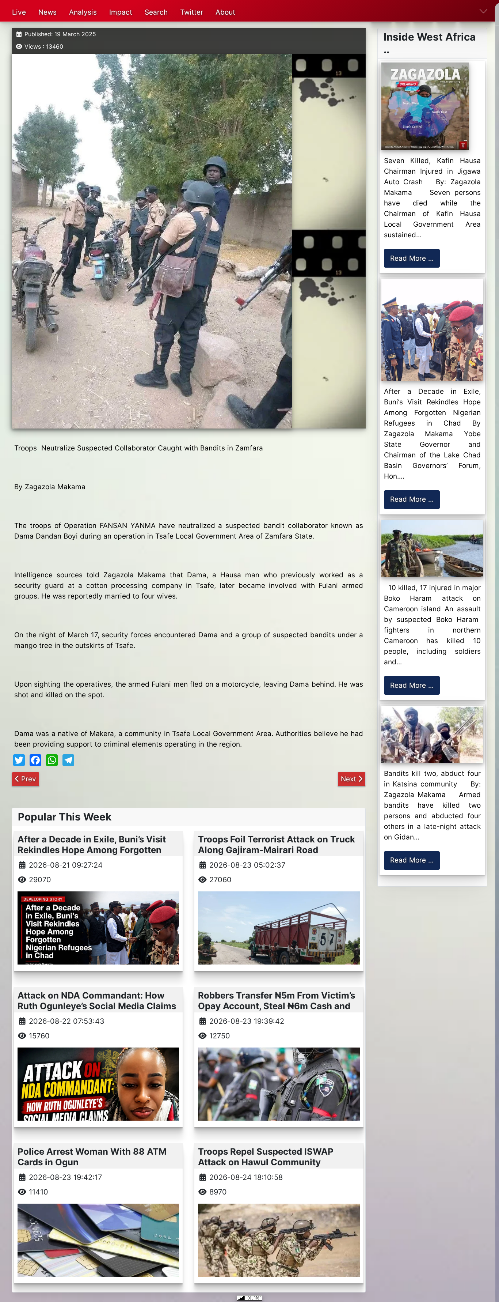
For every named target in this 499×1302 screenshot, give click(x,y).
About (225, 12)
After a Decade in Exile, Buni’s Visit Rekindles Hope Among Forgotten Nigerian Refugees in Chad (92, 850)
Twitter (191, 12)
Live (19, 12)
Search (156, 12)
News (47, 12)
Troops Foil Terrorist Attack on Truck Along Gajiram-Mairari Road (276, 844)
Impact (120, 12)
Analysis (83, 12)
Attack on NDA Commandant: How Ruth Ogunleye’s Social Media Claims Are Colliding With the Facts (97, 1006)
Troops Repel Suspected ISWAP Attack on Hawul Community (266, 1156)
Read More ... (412, 258)
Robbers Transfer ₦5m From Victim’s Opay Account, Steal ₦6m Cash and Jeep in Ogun (276, 1006)
